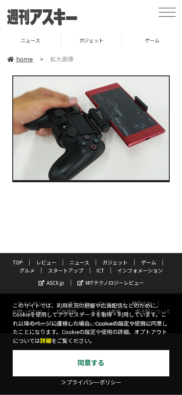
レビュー (46, 262)
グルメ (27, 270)
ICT (100, 270)
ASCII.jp (55, 282)
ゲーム (120, 40)
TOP (18, 262)
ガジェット (60, 40)
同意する (91, 363)
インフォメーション (140, 270)
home (24, 59)
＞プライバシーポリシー (91, 382)
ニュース (79, 262)
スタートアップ (65, 270)
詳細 (45, 341)
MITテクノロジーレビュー (114, 282)
